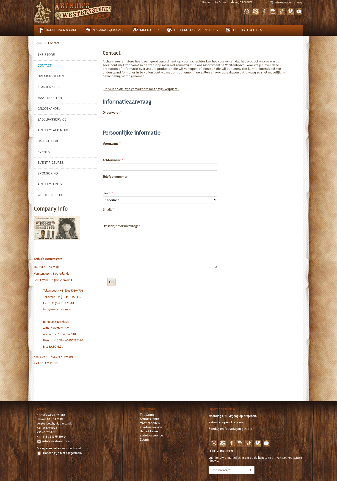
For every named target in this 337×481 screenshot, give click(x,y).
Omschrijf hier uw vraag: (120, 226)
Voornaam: (111, 143)
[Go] (250, 470)
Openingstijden (51, 76)
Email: (107, 209)
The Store (219, 2)
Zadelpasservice (52, 119)
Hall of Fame (48, 141)
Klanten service (52, 87)
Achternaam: (112, 160)
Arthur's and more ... (55, 130)
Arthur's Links (50, 184)
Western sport (51, 195)
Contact (45, 65)
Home (206, 2)
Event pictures (51, 162)
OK (111, 282)
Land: (107, 193)
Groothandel (49, 108)
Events (44, 152)
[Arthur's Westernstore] (73, 11)
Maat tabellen (50, 98)
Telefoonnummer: (116, 176)
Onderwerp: (111, 112)
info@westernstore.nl (58, 441)
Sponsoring (48, 173)
